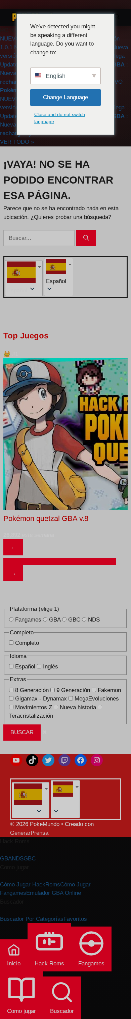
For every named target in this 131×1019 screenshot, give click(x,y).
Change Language (65, 97)
